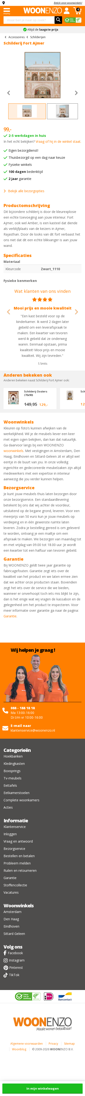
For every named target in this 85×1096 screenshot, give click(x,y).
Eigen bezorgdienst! (23, 150)
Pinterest (16, 967)
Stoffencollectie (15, 885)
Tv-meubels (12, 778)
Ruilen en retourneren (20, 870)
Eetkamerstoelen (17, 792)
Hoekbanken (13, 756)
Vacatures (11, 892)
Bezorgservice (14, 848)
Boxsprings (12, 771)
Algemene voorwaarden (26, 1044)
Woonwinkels (19, 905)
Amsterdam (12, 911)
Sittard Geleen (14, 933)
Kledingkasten (14, 763)
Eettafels (10, 785)
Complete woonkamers (21, 800)
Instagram (17, 960)
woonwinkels (13, 450)
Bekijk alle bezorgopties (26, 191)
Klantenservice (15, 826)
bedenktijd (25, 171)
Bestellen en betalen (19, 856)
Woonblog (19, 1049)
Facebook (15, 953)
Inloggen (10, 834)
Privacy (53, 1044)
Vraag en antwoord (18, 841)
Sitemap (69, 1044)
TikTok (14, 975)
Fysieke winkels (20, 164)
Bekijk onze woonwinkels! (68, 2)
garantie (19, 178)
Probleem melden (17, 863)
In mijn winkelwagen (42, 1088)
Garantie (10, 616)
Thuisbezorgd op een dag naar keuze (36, 157)
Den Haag (11, 919)
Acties (8, 807)
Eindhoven (11, 926)
